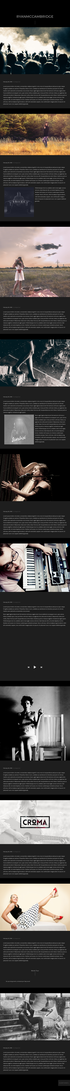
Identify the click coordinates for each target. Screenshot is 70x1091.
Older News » (64, 1083)
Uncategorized (16, 81)
